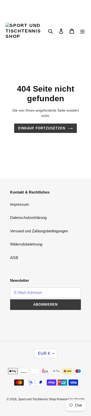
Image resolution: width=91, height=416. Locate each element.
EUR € (44, 353)
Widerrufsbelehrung (26, 244)
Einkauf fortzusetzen (41, 128)
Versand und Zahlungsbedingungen (39, 231)
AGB (14, 257)
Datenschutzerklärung (28, 217)
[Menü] (82, 31)
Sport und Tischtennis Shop (37, 399)
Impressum (19, 204)
